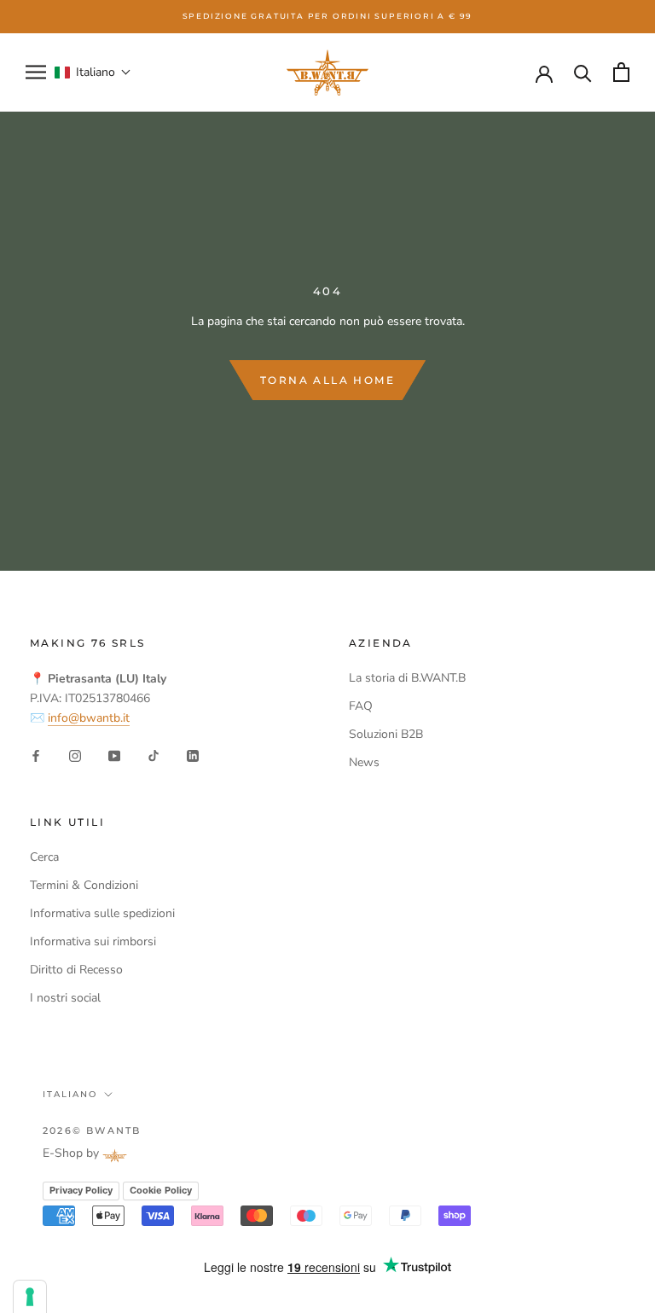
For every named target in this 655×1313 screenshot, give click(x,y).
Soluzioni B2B (386, 734)
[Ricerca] (583, 72)
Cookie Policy (161, 1190)
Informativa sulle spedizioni (102, 913)
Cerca (44, 857)
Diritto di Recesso (76, 970)
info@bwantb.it (89, 718)
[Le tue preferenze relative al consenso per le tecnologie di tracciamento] (30, 1297)
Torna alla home (327, 380)
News (364, 762)
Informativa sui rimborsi (93, 941)
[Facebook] (36, 754)
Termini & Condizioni (84, 885)
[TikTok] (153, 754)
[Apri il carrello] (621, 72)
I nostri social (65, 998)
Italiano (70, 1094)
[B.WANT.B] (327, 72)
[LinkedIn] (193, 754)
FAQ (361, 706)
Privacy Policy (81, 1190)
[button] (93, 72)
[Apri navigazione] (36, 72)
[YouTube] (114, 754)
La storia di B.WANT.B (407, 678)
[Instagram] (75, 754)
